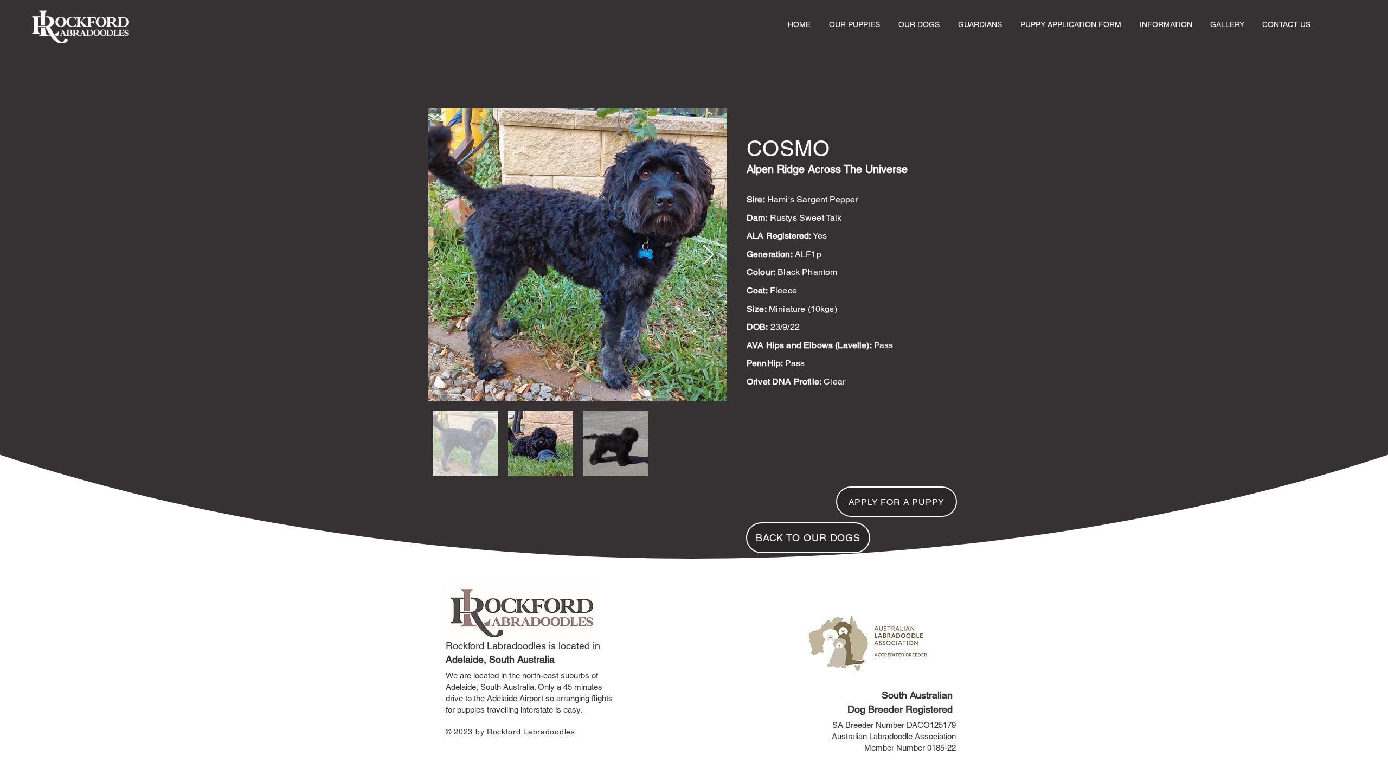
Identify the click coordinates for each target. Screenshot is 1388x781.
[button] (854, 24)
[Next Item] (708, 255)
